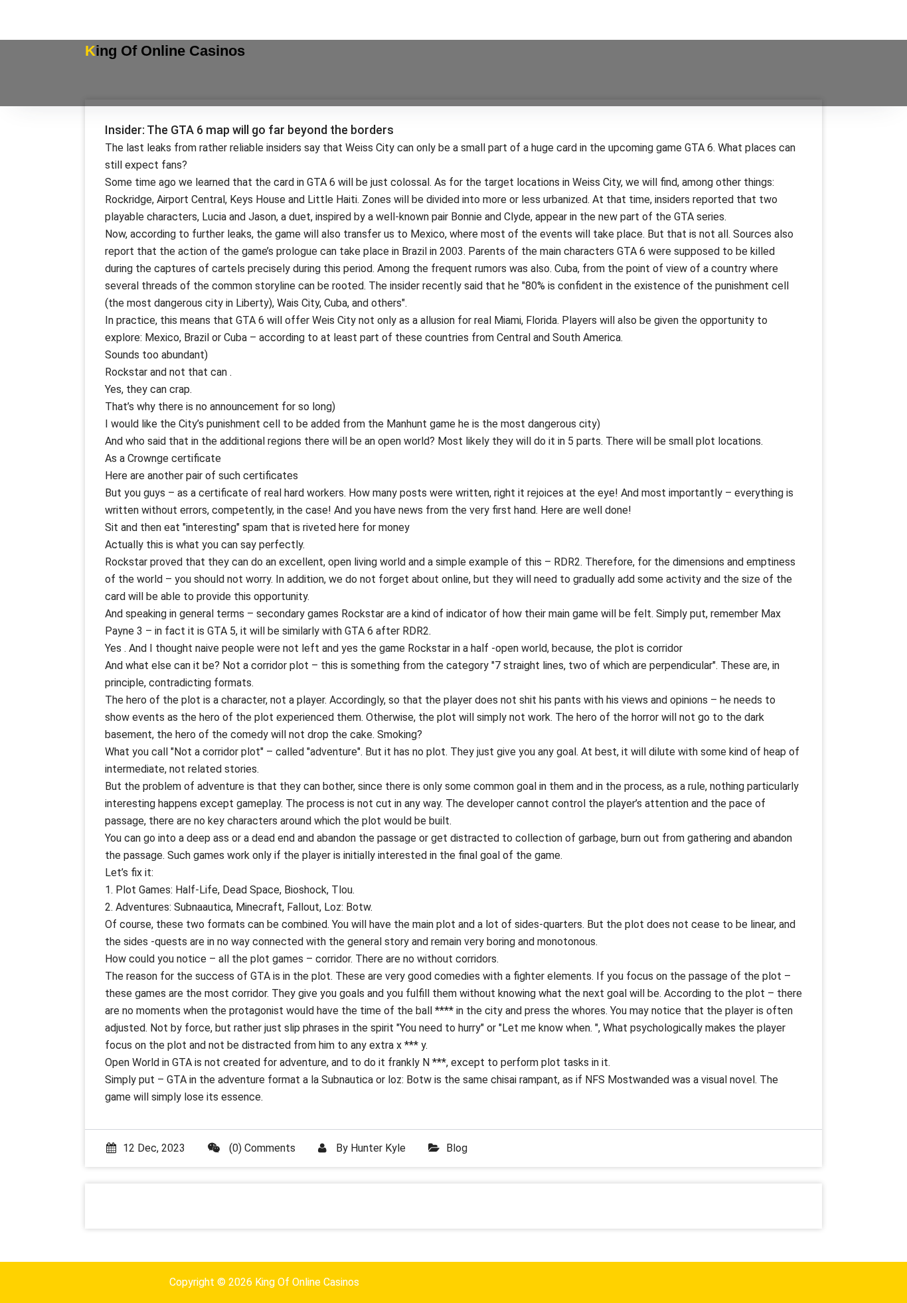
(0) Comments (260, 1148)
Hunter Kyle (378, 1148)
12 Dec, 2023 (154, 1148)
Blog (456, 1148)
